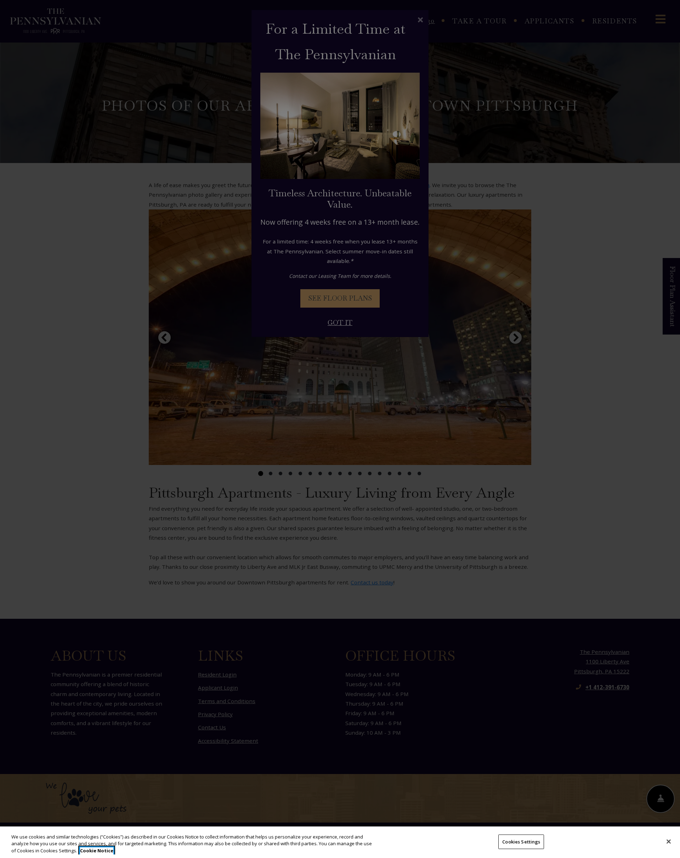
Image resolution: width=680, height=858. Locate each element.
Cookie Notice (96, 850)
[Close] (668, 841)
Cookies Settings (521, 841)
